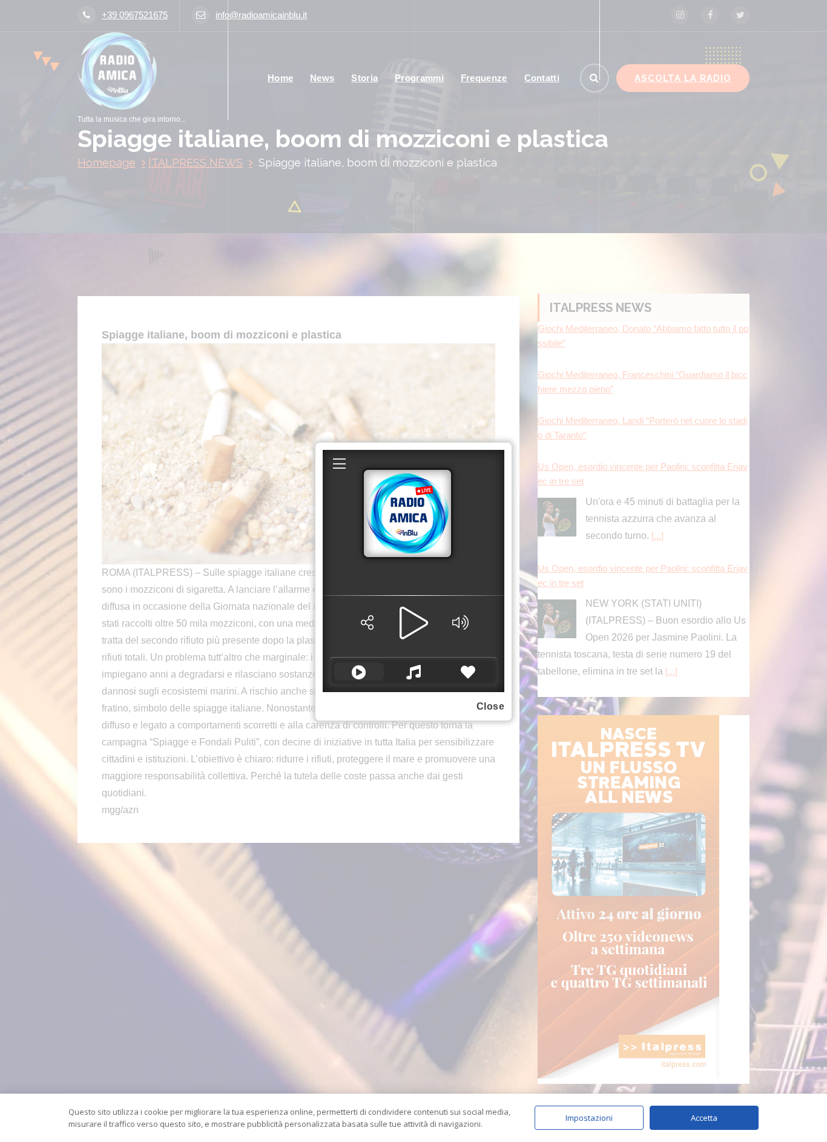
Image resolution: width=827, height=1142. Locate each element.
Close (490, 706)
